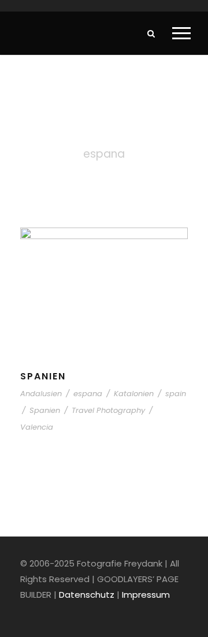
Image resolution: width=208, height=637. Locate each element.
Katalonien (134, 393)
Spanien (43, 376)
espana (87, 393)
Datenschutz (86, 594)
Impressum (146, 594)
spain (175, 393)
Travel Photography (108, 410)
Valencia (36, 427)
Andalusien (41, 393)
